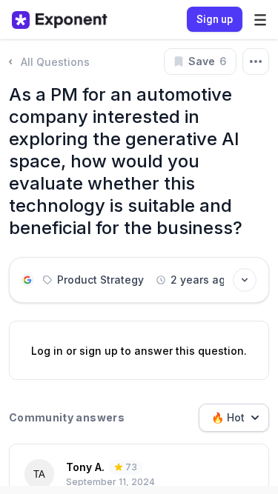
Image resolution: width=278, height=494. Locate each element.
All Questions (55, 62)
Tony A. (85, 467)
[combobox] (234, 418)
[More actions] (255, 61)
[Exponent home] (59, 20)
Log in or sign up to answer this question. (139, 350)
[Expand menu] (260, 19)
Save (207, 61)
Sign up (214, 19)
